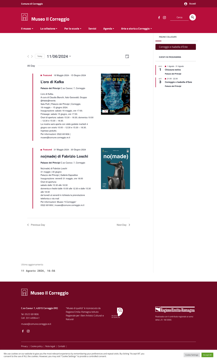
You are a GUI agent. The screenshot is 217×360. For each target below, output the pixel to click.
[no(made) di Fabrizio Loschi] (115, 168)
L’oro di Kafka (52, 81)
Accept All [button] (207, 354)
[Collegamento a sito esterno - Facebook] (159, 17)
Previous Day (38, 224)
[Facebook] (23, 331)
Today (39, 56)
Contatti (61, 346)
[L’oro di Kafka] (115, 94)
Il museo (26, 29)
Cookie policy (37, 346)
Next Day (122, 224)
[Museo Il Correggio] (24, 17)
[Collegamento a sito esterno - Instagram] (164, 17)
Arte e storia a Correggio (135, 29)
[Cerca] (192, 17)
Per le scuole (71, 29)
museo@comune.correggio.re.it (36, 324)
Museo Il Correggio (50, 18)
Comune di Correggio (32, 3)
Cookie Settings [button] (191, 354)
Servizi (92, 29)
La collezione (47, 29)
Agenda (107, 29)
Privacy (24, 346)
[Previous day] (28, 56)
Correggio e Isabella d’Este (173, 47)
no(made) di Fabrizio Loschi (64, 156)
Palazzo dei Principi (173, 73)
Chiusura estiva (173, 69)
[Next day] (32, 56)
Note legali (50, 346)
